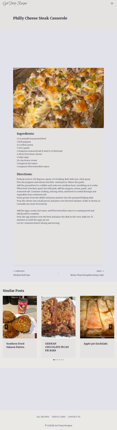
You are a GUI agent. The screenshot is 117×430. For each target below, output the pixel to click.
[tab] (54, 359)
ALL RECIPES (43, 417)
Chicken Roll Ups (21, 273)
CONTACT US (74, 417)
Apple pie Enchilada (95, 343)
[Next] (110, 326)
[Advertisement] (58, 51)
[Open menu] (112, 3)
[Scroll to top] (111, 426)
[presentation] (20, 317)
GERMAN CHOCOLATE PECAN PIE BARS (57, 347)
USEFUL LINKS (59, 417)
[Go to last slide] (6, 326)
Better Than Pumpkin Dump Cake (87, 273)
